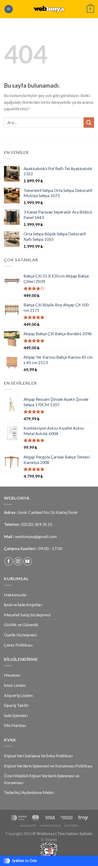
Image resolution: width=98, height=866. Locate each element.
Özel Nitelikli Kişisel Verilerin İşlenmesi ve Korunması (41, 779)
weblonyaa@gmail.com (36, 536)
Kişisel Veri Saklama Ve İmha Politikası (38, 755)
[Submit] (89, 122)
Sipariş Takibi (16, 705)
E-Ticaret (49, 839)
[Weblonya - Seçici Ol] (49, 9)
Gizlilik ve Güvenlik (21, 624)
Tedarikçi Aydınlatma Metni (29, 792)
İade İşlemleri (16, 715)
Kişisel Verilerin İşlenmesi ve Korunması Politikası (48, 765)
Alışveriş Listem (18, 695)
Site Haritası (15, 725)
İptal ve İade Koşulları (23, 604)
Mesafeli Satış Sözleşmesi (27, 614)
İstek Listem (15, 685)
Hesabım (12, 675)
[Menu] (8, 9)
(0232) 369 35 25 (36, 524)
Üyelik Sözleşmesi (20, 634)
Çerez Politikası (18, 644)
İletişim (71, 826)
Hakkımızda (15, 594)
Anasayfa (28, 826)
